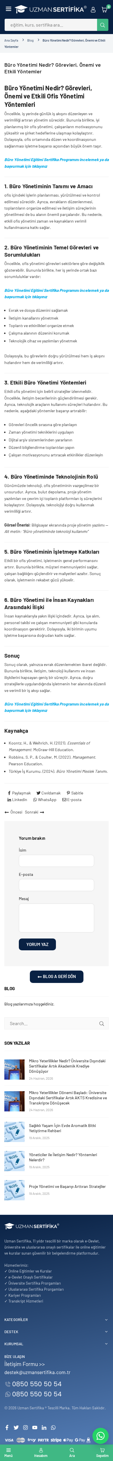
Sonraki (31, 811)
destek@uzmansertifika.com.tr (37, 1372)
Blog (30, 40)
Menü (8, 1455)
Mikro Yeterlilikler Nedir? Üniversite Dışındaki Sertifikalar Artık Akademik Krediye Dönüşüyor (67, 1066)
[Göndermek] (101, 1023)
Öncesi (16, 811)
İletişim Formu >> (24, 1364)
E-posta (26, 874)
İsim (22, 850)
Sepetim (102, 1455)
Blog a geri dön (59, 976)
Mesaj (24, 898)
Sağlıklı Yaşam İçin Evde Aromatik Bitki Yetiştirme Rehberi (62, 1128)
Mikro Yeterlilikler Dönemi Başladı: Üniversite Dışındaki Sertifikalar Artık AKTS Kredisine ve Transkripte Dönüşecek (68, 1097)
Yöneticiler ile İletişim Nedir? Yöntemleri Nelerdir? (63, 1157)
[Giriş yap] (93, 9)
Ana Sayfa (11, 40)
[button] (8, 9)
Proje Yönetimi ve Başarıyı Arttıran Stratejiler (67, 1186)
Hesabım (41, 1455)
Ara (72, 1455)
